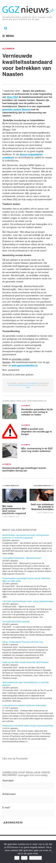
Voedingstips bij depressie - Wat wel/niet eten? (22, 558)
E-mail (6, 807)
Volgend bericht (43, 485)
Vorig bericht (12, 485)
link (27, 387)
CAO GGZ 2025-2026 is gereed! (15, 621)
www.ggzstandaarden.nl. (25, 365)
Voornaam (8, 780)
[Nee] (52, 851)
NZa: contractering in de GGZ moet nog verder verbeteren (37, 450)
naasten (31, 385)
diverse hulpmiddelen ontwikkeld (22, 156)
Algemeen (8, 48)
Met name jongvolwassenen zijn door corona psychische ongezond (14, 509)
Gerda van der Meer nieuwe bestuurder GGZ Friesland (25, 662)
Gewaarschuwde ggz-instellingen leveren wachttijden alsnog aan (24, 469)
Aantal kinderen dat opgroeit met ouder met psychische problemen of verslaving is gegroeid (25, 536)
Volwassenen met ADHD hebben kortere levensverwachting (27, 725)
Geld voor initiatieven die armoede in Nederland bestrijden (42, 507)
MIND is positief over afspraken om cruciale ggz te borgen (36, 431)
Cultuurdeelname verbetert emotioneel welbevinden (24, 705)
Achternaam (9, 794)
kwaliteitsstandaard (17, 385)
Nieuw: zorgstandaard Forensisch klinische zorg (22, 641)
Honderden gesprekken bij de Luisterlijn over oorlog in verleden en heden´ (37, 412)
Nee (24, 858)
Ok (17, 858)
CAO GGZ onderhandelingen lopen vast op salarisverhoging (27, 601)
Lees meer (35, 858)
